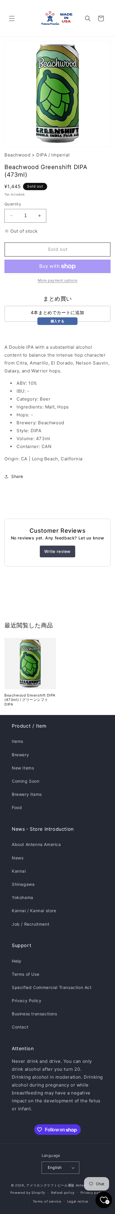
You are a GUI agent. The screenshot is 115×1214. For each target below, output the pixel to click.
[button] (11, 18)
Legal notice (77, 1201)
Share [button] (17, 476)
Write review (57, 551)
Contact (20, 1026)
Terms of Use (25, 974)
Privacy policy (92, 1193)
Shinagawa (23, 884)
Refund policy (63, 1193)
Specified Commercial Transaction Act (52, 987)
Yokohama (22, 897)
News (17, 857)
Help (16, 960)
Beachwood (17, 155)
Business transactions (34, 1013)
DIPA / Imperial (53, 155)
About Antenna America (36, 844)
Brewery (20, 754)
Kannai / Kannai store (34, 910)
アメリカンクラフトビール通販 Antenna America (65, 1185)
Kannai (19, 871)
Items (17, 741)
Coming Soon (26, 781)
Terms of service (47, 1201)
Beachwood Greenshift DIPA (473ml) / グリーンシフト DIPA (29, 699)
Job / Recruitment (30, 924)
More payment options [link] (58, 280)
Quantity (12, 204)
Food (17, 807)
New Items (23, 767)
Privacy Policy (26, 1000)
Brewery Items (27, 794)
